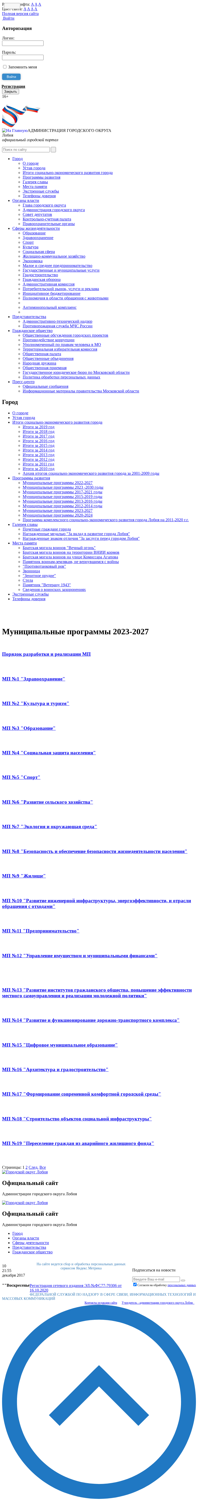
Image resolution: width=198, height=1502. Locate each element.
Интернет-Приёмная (20, 101)
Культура (30, 247)
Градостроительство (40, 275)
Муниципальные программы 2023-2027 (58, 510)
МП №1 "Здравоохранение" (33, 679)
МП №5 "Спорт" (21, 777)
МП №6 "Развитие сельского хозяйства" (47, 802)
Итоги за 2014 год (38, 450)
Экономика (33, 261)
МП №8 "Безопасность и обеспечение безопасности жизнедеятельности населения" (94, 851)
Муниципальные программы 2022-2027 (58, 482)
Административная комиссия (49, 284)
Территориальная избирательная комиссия (60, 349)
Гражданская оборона (42, 279)
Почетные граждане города (47, 529)
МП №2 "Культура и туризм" (35, 703)
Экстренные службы (41, 191)
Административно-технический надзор (57, 321)
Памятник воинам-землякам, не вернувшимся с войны (71, 561)
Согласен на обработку (166, 1285)
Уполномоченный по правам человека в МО (62, 344)
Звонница (31, 571)
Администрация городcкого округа (54, 210)
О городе (31, 163)
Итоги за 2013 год (38, 455)
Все (42, 1167)
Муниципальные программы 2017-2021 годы (62, 492)
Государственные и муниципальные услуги (61, 270)
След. (33, 1167)
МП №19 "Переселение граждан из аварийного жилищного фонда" (78, 1143)
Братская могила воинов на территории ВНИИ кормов (71, 552)
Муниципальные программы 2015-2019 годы (62, 496)
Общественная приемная (45, 368)
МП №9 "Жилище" (24, 876)
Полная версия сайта (20, 13)
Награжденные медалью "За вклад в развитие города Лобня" (76, 534)
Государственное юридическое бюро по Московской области (76, 372)
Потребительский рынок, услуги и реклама (61, 289)
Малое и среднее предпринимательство (57, 265)
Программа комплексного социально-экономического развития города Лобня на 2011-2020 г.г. (106, 520)
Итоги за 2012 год (38, 459)
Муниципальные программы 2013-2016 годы (62, 501)
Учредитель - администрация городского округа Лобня (158, 1303)
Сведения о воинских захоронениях (54, 589)
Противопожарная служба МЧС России (58, 326)
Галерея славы (35, 182)
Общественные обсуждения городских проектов (65, 335)
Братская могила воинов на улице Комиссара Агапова (70, 557)
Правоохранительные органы (49, 224)
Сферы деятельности (30, 1242)
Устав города (34, 168)
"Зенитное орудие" (39, 575)
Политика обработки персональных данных (61, 377)
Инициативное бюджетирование (51, 293)
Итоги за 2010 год (38, 469)
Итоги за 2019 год (38, 427)
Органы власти (25, 200)
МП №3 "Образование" (29, 728)
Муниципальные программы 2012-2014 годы (62, 506)
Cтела (28, 580)
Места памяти (35, 186)
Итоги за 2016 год (38, 441)
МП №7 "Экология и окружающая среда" (49, 826)
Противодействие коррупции (49, 340)
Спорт (28, 242)
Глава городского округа (44, 205)
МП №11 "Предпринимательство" (40, 931)
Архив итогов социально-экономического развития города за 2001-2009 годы (91, 473)
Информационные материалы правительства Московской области (81, 391)
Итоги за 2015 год (38, 445)
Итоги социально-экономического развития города (68, 172)
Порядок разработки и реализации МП (46, 654)
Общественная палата (42, 354)
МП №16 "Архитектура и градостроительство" (55, 1069)
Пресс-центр (23, 382)
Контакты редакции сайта (101, 1303)
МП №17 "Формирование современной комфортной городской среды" (81, 1094)
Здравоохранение (38, 237)
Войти (8, 18)
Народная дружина (39, 363)
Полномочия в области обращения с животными (66, 298)
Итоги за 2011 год (38, 464)
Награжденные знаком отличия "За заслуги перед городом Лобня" (81, 538)
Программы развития (41, 177)
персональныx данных (182, 1285)
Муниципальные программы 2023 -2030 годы (63, 487)
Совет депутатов (37, 214)
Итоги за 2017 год (38, 436)
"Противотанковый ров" (44, 566)
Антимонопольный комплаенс (50, 307)
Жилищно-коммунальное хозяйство (54, 256)
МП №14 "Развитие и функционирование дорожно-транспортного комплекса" (91, 1020)
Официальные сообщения (45, 386)
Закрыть (10, 91)
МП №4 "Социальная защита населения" (49, 752)
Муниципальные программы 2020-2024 (58, 515)
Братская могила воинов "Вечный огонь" (59, 548)
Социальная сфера (39, 251)
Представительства (29, 316)
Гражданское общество (32, 330)
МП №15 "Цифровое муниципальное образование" (60, 1045)
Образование (34, 233)
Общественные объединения (48, 358)
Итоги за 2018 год (38, 431)
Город (17, 158)
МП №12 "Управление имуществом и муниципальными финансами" (80, 955)
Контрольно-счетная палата (47, 219)
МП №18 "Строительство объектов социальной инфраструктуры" (77, 1118)
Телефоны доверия (39, 196)
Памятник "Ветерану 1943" (47, 585)
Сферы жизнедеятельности (36, 228)
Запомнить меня (22, 67)
